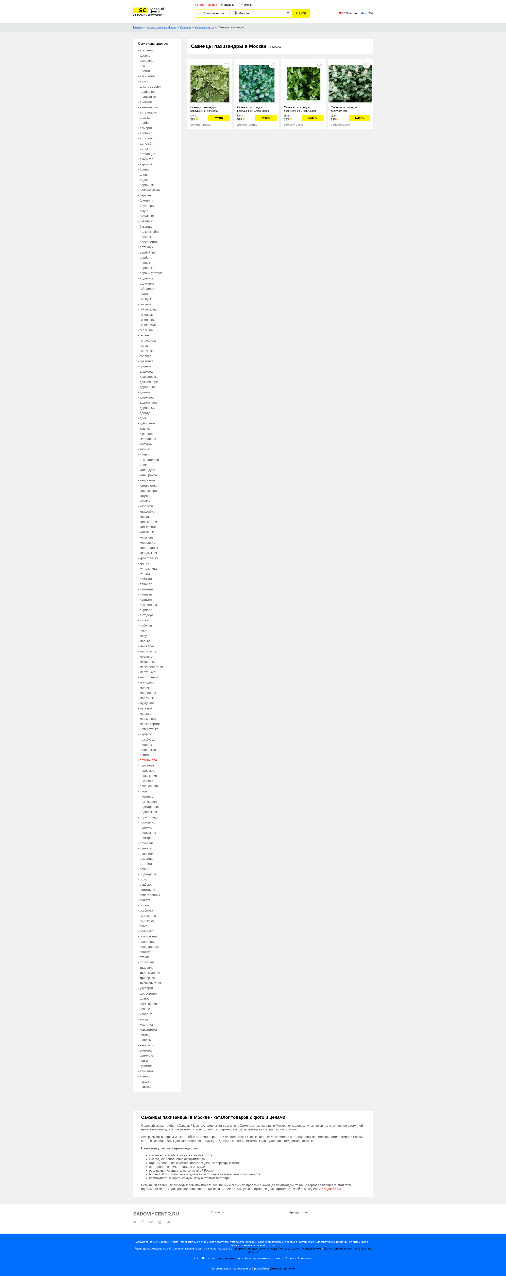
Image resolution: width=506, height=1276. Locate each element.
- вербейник (146, 252)
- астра (143, 148)
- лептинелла (147, 604)
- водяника (146, 278)
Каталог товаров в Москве (161, 27)
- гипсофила (147, 340)
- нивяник (145, 744)
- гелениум (145, 314)
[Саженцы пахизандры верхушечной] (350, 83)
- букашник (146, 221)
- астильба (145, 143)
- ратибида (146, 863)
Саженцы (185, 27)
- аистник (144, 71)
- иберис (144, 454)
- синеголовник (149, 895)
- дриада (144, 413)
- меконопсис (147, 662)
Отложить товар (226, 64)
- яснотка (144, 1086)
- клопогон (145, 506)
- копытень (146, 537)
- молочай (145, 687)
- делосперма (148, 376)
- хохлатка (145, 1024)
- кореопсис (146, 542)
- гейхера (144, 304)
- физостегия (147, 993)
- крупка (143, 563)
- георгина (145, 330)
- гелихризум (147, 325)
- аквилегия (146, 76)
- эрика (143, 1060)
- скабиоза (145, 910)
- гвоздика (145, 299)
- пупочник (145, 853)
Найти (301, 13)
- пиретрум (146, 796)
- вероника (146, 268)
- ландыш (145, 594)
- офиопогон (147, 750)
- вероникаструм (150, 273)
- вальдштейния (149, 231)
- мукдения (146, 703)
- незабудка (146, 739)
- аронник (145, 133)
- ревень (144, 869)
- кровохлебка (148, 558)
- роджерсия (147, 874)
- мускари (145, 708)
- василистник (148, 242)
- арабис (144, 122)
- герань (144, 335)
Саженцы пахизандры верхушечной (344, 109)
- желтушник (147, 439)
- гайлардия (146, 288)
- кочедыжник (148, 553)
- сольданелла (148, 946)
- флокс (143, 998)
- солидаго (145, 931)
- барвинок (146, 185)
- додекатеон (147, 402)
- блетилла (145, 200)
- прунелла (146, 843)
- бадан (143, 180)
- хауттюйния (147, 1003)
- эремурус (146, 1055)
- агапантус (146, 50)
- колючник (146, 532)
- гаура (143, 293)
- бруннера (146, 205)
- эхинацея (146, 1071)
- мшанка (144, 713)
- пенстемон (147, 765)
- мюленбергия (149, 724)
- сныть (143, 926)
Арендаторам (298, 1212)
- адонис (144, 55)
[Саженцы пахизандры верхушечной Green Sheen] (256, 83)
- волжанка (146, 283)
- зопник (144, 449)
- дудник (144, 428)
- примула (145, 827)
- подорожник (148, 812)
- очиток (143, 755)
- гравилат (145, 361)
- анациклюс (147, 96)
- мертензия (146, 672)
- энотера (145, 1050)
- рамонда (145, 858)
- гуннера (144, 366)
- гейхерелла (147, 309)
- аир (141, 65)
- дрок (142, 418)
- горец (143, 345)
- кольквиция (147, 527)
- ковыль (144, 516)
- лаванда (145, 584)
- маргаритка (147, 651)
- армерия (145, 128)
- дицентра (146, 397)
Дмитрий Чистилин (282, 1268)
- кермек (144, 501)
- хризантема (147, 1029)
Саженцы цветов (204, 27)
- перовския (146, 770)
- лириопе (145, 610)
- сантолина (146, 890)
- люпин (143, 630)
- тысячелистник (149, 983)
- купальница (147, 568)
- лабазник (145, 578)
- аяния (143, 174)
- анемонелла (148, 107)
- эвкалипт (145, 1045)
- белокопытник (149, 190)
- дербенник (146, 387)
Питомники (245, 4)
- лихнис (144, 620)
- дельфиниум (148, 382)
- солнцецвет (147, 941)
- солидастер (147, 936)
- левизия (145, 599)
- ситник (143, 905)
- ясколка (144, 1081)
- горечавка (146, 350)
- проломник (147, 832)
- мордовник (147, 693)
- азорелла (145, 60)
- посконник (146, 822)
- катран (144, 496)
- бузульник (146, 216)
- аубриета (145, 159)
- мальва (144, 641)
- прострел (145, 838)
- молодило (146, 682)
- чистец (144, 1035)
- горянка (144, 356)
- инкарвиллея (148, 459)
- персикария (147, 775)
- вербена (145, 257)
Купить (219, 117)
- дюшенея (146, 433)
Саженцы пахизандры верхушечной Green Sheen (253, 109)
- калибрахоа (147, 475)
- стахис (143, 957)
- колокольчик (148, 521)
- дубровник (146, 423)
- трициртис (146, 978)
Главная (138, 27)
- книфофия (146, 511)
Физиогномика (226, 1258)
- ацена (143, 169)
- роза (142, 879)
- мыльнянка (147, 718)
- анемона (145, 102)
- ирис (142, 465)
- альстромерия (149, 86)
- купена (144, 573)
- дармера (145, 371)
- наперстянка (148, 729)
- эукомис (145, 1066)
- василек (145, 237)
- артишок (145, 138)
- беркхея (145, 195)
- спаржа (144, 952)
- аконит (144, 81)
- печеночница (148, 786)
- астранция (146, 154)
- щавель (144, 1040)
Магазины (227, 4)
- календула (146, 470)
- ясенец (144, 1076)
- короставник (148, 547)
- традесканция (149, 972)
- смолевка (146, 921)
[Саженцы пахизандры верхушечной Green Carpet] (303, 83)
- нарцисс (145, 734)
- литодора (146, 615)
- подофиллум (148, 817)
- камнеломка (147, 485)
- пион (142, 791)
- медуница (146, 656)
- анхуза (144, 117)
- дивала (144, 392)
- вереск (144, 262)
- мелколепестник (150, 667)
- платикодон (147, 801)
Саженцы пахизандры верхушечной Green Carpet (300, 109)
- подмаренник (148, 806)
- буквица (145, 226)
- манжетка (146, 646)
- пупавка (145, 848)
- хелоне (144, 1009)
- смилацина (147, 915)
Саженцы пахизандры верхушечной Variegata (204, 109)
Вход (369, 13)
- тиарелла (145, 967)
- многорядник (148, 677)
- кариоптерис (148, 490)
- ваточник (145, 247)
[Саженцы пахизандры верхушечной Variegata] (209, 83)
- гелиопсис (146, 319)
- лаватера (146, 589)
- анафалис (146, 91)
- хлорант (145, 1014)
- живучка (145, 444)
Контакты (217, 1212)
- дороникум (147, 408)
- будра (143, 211)
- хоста (143, 1019)
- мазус (143, 636)
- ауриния (145, 164)
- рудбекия (145, 884)
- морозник (146, 698)
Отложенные (350, 13)
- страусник (146, 962)
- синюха (144, 900)
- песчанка (145, 781)
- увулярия (146, 988)
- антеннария (147, 112)
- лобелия (145, 625)
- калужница (147, 480)
